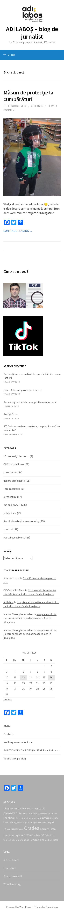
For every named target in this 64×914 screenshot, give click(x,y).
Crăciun (23, 813)
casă (20, 808)
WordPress (25, 907)
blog (6, 808)
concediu (28, 808)
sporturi (8, 529)
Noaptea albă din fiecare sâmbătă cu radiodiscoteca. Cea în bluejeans (29, 618)
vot (50, 840)
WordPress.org (12, 884)
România (35, 835)
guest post (36, 818)
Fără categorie (11, 488)
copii (35, 808)
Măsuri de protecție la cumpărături (28, 96)
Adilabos (37, 106)
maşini (43, 822)
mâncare (7, 829)
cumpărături (33, 813)
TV (31, 839)
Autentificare (11, 860)
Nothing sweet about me (18, 742)
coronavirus (10, 472)
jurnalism (53, 818)
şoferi (56, 839)
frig (30, 818)
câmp (42, 814)
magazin (26, 822)
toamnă (25, 839)
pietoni (13, 835)
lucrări (6, 822)
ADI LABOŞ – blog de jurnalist (32, 32)
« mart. (7, 699)
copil (42, 808)
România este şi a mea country (21, 521)
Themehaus (51, 907)
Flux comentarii (12, 876)
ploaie (20, 835)
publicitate (9, 513)
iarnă (44, 818)
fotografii (24, 818)
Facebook (9, 818)
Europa (54, 813)
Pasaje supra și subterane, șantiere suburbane (29, 402)
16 (51, 677)
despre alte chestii (14, 480)
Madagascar (16, 822)
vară (35, 840)
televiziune (16, 840)
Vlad (47, 840)
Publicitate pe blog (14, 758)
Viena (41, 839)
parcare (44, 829)
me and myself (11, 505)
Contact (8, 734)
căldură (47, 814)
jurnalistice (10, 496)
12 (23, 677)
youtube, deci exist (14, 537)
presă (27, 835)
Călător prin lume (13, 464)
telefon (7, 839)
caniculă (13, 808)
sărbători (50, 835)
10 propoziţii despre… (16, 456)
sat (43, 834)
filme (18, 818)
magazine (35, 822)
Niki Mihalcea (17, 829)
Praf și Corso (10, 414)
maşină (50, 822)
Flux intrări (9, 868)
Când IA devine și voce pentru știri (22, 390)
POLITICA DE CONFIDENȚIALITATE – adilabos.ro (31, 750)
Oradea (31, 828)
